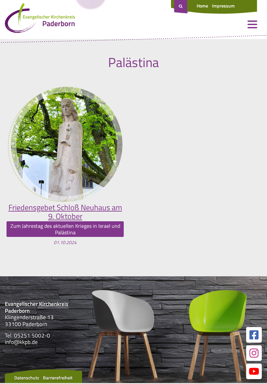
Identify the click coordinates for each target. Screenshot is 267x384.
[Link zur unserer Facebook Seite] (254, 335)
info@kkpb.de (21, 342)
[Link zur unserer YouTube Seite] (254, 371)
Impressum (223, 5)
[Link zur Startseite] (40, 19)
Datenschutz (26, 377)
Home (202, 5)
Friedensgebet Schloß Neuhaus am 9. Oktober (65, 211)
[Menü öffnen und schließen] (252, 24)
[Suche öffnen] (181, 7)
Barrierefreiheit (58, 377)
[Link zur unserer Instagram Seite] (254, 353)
